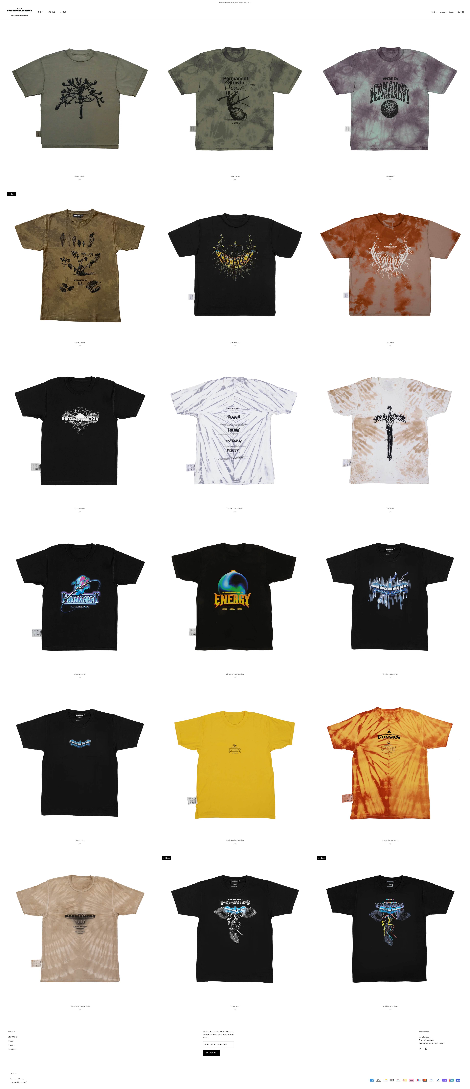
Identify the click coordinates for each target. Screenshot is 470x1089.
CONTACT (12, 1049)
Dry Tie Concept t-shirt (235, 508)
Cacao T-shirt (80, 342)
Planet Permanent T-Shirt (235, 674)
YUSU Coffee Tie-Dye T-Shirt (80, 1006)
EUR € (433, 12)
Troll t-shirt (390, 508)
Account (443, 12)
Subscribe (211, 1053)
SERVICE (11, 1045)
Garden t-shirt (235, 342)
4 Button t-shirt (80, 176)
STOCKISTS (12, 1037)
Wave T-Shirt (79, 840)
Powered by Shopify (19, 1082)
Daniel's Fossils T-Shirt (390, 1006)
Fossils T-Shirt (235, 1006)
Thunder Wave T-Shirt (390, 674)
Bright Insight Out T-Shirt (235, 840)
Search (451, 12)
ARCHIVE (51, 12)
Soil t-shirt (390, 342)
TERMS (10, 1041)
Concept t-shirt (80, 508)
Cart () (461, 12)
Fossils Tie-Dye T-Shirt (390, 840)
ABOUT (63, 12)
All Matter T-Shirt (80, 674)
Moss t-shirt (390, 176)
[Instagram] (426, 1048)
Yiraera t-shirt (235, 176)
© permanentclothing (17, 1079)
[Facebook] (420, 1048)
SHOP (40, 12)
